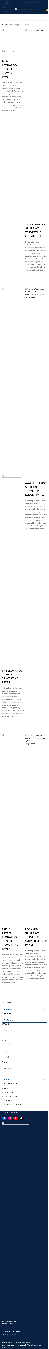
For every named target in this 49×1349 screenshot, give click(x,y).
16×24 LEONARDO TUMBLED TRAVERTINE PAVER (10, 69)
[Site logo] (24, 9)
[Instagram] (10, 1118)
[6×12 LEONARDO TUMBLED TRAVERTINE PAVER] (11, 381)
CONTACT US (9, 1093)
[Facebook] (4, 1118)
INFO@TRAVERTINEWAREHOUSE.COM (16, 1342)
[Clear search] (5, 1036)
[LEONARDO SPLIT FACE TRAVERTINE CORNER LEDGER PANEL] (36, 827)
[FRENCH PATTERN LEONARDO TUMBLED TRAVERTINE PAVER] (11, 827)
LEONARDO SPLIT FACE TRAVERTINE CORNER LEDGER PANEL (36, 937)
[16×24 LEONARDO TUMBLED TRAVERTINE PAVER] (11, 39)
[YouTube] (15, 1118)
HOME (4, 24)
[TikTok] (21, 1118)
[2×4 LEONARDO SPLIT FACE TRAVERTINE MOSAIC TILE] (36, 122)
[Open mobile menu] (4, 9)
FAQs (6, 1088)
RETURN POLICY (10, 1101)
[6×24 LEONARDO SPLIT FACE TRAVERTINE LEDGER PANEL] (36, 381)
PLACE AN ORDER (10, 1097)
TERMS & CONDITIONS (13, 1105)
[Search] (24, 16)
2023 (17, 1345)
